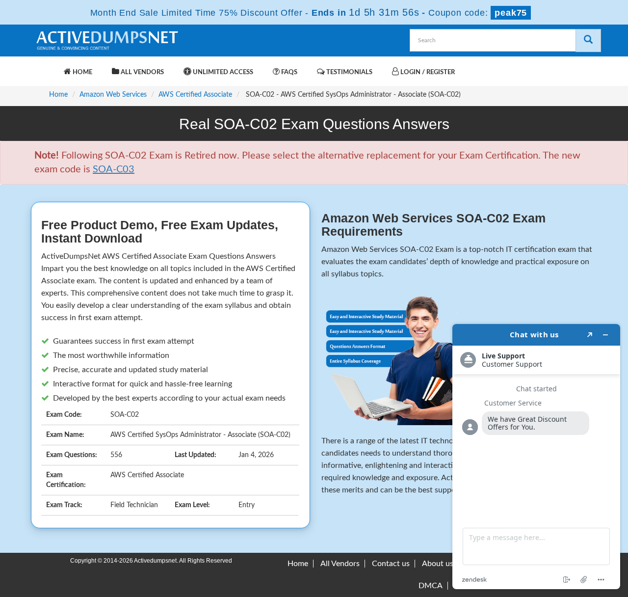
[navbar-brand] (46, 67)
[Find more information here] (536, 456)
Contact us (391, 564)
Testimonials (348, 72)
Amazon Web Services (113, 94)
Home (81, 72)
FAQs (288, 72)
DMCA (431, 586)
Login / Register (427, 72)
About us (437, 564)
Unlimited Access (222, 72)
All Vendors (141, 72)
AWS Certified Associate (195, 94)
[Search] (588, 40)
